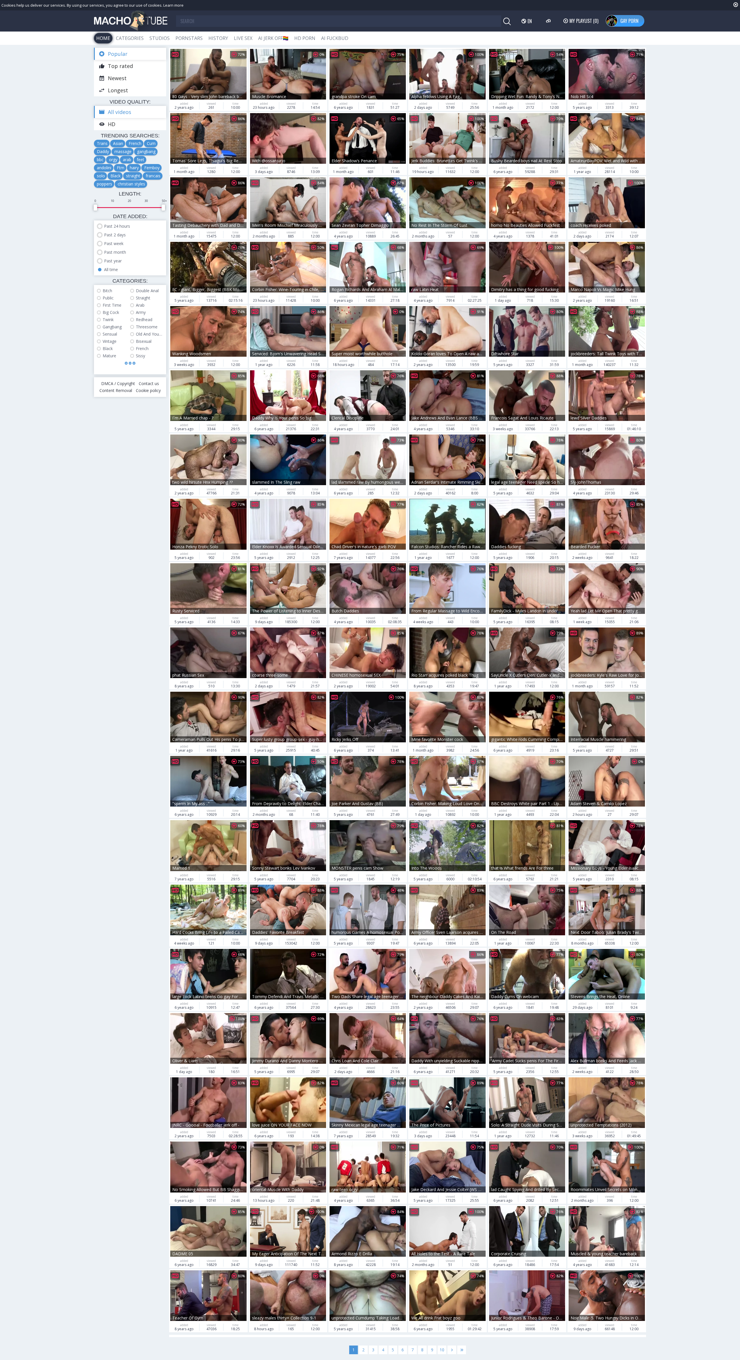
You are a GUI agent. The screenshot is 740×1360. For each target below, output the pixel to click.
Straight (143, 298)
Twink (108, 319)
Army (141, 312)
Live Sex (243, 38)
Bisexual (143, 341)
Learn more (173, 5)
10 (442, 1349)
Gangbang (112, 327)
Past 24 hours (117, 226)
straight (133, 175)
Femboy (152, 167)
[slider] (95, 208)
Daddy (103, 151)
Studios (159, 38)
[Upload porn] (549, 21)
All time (111, 269)
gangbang (146, 151)
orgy (113, 159)
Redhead (144, 319)
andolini (104, 167)
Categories (130, 38)
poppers (104, 184)
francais (153, 175)
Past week (113, 243)
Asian (118, 143)
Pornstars (189, 38)
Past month (115, 252)
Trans (102, 143)
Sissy (140, 355)
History (218, 38)
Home (103, 38)
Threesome (147, 327)
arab (127, 159)
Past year (113, 261)
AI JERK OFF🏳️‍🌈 (273, 38)
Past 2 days (115, 235)
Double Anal (147, 290)
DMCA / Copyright (118, 383)
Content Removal (115, 390)
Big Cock (111, 312)
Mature (109, 355)
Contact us (149, 383)
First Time (112, 305)
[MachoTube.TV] (130, 21)
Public (108, 298)
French (135, 143)
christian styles (131, 184)
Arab (140, 305)
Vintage (109, 341)
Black (115, 175)
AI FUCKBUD (334, 38)
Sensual (110, 334)
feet (140, 159)
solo (101, 175)
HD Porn (304, 38)
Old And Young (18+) (149, 334)
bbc (100, 159)
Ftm (120, 167)
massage (123, 151)
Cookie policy (148, 390)
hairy (134, 167)
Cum (151, 143)
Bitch (107, 290)
